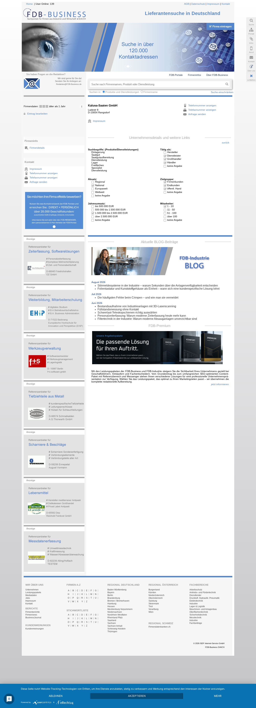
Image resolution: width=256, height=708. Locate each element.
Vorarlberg (153, 609)
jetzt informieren (220, 384)
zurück (225, 142)
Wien (151, 612)
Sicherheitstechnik (198, 615)
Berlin (110, 595)
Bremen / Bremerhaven (118, 601)
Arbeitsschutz (195, 589)
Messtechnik (195, 617)
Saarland (111, 620)
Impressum (213, 4)
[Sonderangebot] (54, 228)
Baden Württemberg (116, 589)
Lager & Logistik (197, 606)
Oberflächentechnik (198, 612)
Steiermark (154, 603)
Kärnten (152, 592)
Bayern (110, 592)
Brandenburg (113, 598)
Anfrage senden (38, 182)
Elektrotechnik (196, 601)
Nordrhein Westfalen (117, 615)
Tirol (151, 606)
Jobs (27, 598)
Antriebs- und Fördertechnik (202, 592)
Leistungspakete (33, 592)
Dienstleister (195, 595)
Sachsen (111, 623)
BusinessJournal (33, 617)
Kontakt (226, 4)
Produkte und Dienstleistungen (122, 92)
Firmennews (31, 615)
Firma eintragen (222, 26)
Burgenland (154, 589)
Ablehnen (56, 696)
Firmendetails (37, 148)
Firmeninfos (194, 75)
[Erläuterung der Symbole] (81, 106)
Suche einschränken (222, 92)
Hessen (111, 606)
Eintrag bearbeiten (37, 113)
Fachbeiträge (195, 623)
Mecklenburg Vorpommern (120, 609)
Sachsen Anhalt (114, 626)
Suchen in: (95, 92)
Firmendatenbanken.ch (159, 627)
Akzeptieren (137, 696)
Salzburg (153, 601)
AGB (186, 4)
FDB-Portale (176, 75)
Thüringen (112, 631)
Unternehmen (31, 589)
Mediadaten (31, 595)
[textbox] (157, 84)
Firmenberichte (32, 612)
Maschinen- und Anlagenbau (203, 609)
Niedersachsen (114, 612)
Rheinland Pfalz (115, 617)
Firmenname (150, 92)
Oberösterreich (156, 598)
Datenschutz (198, 4)
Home (29, 4)
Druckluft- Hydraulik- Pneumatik (204, 598)
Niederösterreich (156, 595)
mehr (218, 696)
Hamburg (111, 603)
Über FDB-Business (217, 75)
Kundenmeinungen (34, 628)
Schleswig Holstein (116, 628)
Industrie (193, 603)
